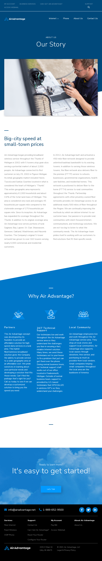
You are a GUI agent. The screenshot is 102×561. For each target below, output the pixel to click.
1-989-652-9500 (53, 510)
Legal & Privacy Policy (66, 550)
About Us (78, 18)
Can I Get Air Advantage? (51, 4)
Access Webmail (11, 7)
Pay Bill (54, 525)
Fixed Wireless (10, 530)
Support (89, 4)
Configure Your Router (37, 539)
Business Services (28, 4)
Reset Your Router (35, 535)
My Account (9, 4)
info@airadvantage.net (22, 510)
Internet (52, 18)
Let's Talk (51, 489)
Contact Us (92, 18)
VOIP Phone (9, 535)
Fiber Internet (10, 525)
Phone (66, 18)
